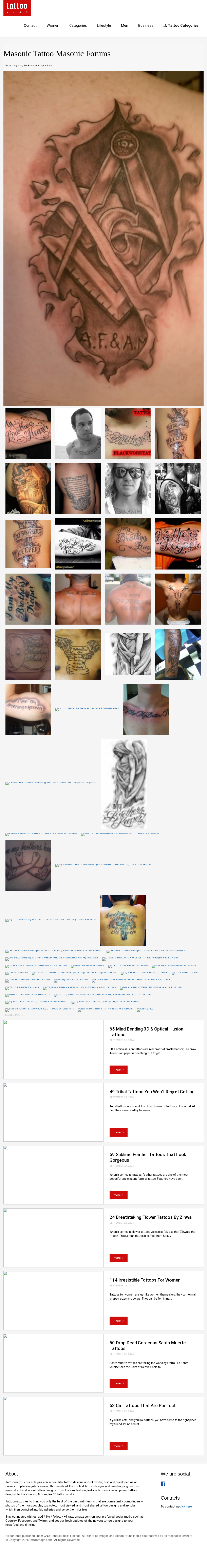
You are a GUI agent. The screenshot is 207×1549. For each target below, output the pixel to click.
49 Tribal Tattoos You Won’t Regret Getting (152, 1091)
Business (145, 25)
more (117, 1069)
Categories (78, 25)
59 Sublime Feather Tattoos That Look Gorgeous (148, 1157)
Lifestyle (104, 25)
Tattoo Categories (183, 25)
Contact (30, 25)
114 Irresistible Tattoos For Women (145, 1280)
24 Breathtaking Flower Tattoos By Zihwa (151, 1217)
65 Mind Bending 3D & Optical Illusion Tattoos (146, 1031)
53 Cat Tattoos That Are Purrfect (142, 1405)
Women (53, 25)
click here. (185, 1506)
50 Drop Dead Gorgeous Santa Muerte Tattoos (148, 1345)
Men (124, 25)
